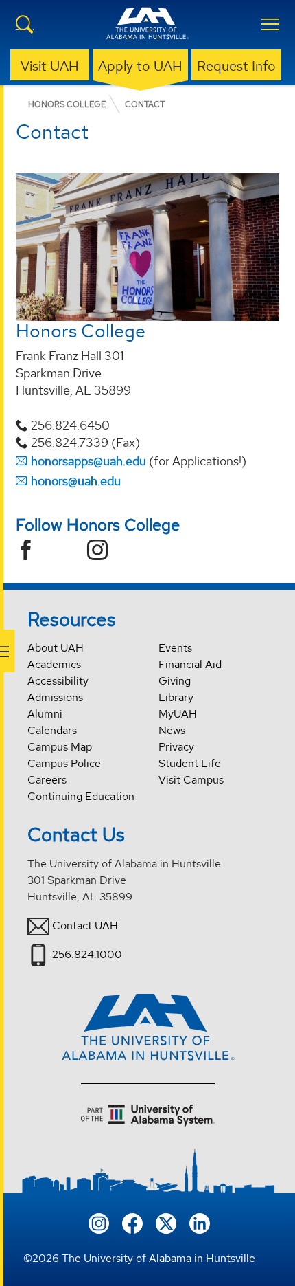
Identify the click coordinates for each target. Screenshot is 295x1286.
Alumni (44, 714)
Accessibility (57, 681)
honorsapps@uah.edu (88, 461)
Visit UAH (50, 66)
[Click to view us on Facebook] (132, 1222)
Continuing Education (80, 796)
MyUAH (177, 714)
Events (175, 648)
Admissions (55, 697)
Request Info (236, 66)
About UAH (55, 648)
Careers (47, 780)
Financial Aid (190, 664)
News (171, 730)
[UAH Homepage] (147, 31)
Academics (54, 664)
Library (175, 697)
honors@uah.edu (76, 481)
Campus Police (64, 763)
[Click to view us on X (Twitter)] (166, 1222)
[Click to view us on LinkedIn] (199, 1222)
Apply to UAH (140, 66)
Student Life (189, 763)
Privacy (176, 747)
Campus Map (59, 747)
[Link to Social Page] (31, 551)
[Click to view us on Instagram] (98, 1222)
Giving (174, 681)
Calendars (52, 730)
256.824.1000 (87, 954)
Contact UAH (85, 925)
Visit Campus (191, 780)
